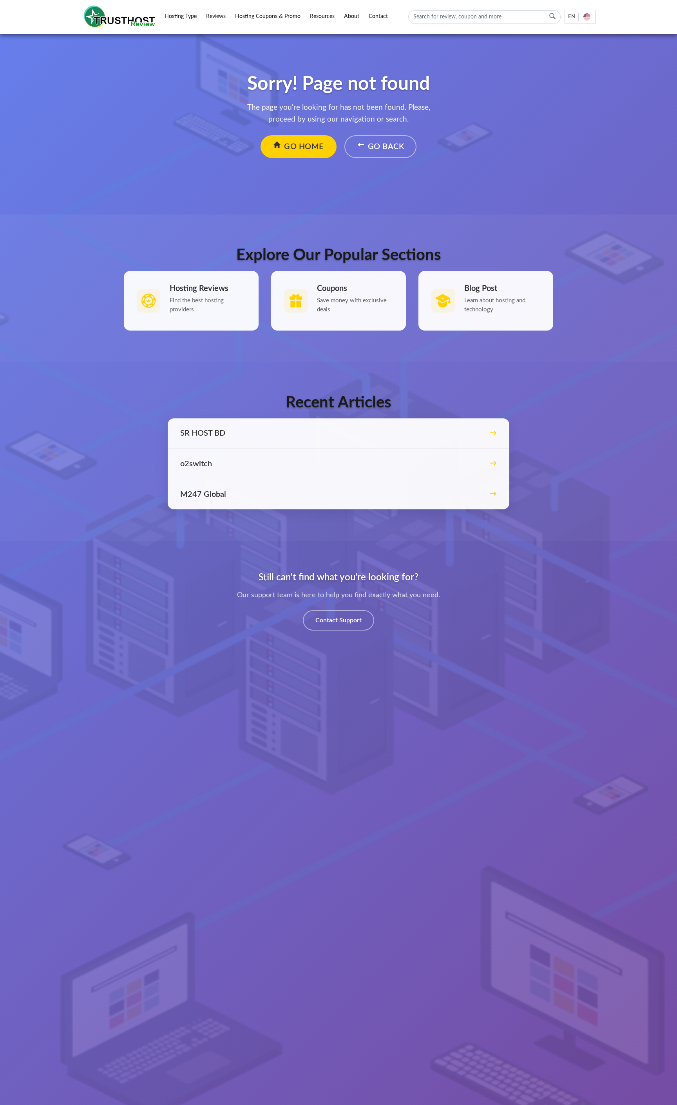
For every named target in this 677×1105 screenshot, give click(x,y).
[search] (552, 16)
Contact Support (338, 620)
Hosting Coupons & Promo (267, 16)
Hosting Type (181, 16)
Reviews (216, 16)
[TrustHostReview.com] (120, 17)
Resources (322, 16)
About (351, 16)
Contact (378, 16)
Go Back (386, 147)
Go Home (304, 147)
